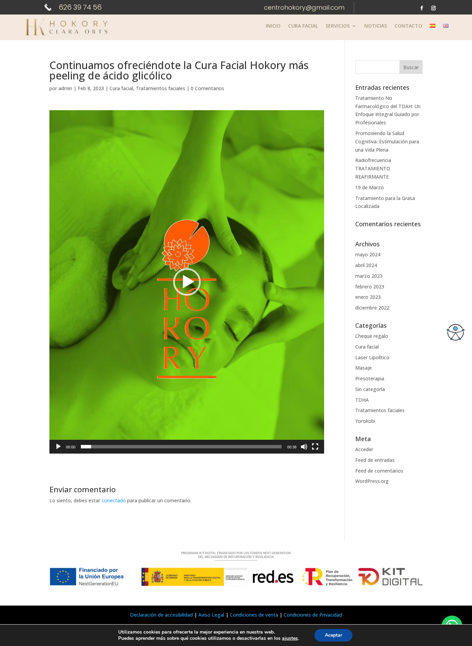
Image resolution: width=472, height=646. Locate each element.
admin (65, 88)
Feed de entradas (375, 460)
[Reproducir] (58, 446)
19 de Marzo (369, 187)
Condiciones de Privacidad (313, 614)
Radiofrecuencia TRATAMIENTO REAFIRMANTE (373, 168)
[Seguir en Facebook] (421, 8)
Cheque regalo (371, 336)
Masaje (363, 367)
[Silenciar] (304, 446)
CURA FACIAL (303, 26)
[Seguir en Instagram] (433, 8)
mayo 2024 (367, 254)
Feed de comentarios (379, 470)
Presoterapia (369, 378)
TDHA (362, 400)
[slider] (181, 446)
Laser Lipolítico (372, 357)
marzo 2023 (369, 276)
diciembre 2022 (372, 307)
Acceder (364, 449)
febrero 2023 (369, 286)
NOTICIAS (375, 26)
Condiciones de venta (254, 614)
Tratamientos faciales (160, 88)
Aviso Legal (211, 614)
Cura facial (121, 88)
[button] (187, 282)
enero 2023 (368, 297)
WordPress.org (372, 481)
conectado (114, 500)
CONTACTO (408, 26)
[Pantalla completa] (315, 446)
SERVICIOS (337, 26)
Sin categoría (370, 389)
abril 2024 (366, 265)
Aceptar (333, 635)
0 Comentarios (207, 88)
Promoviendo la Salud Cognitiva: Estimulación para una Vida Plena (387, 141)
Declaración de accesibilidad (161, 614)
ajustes (290, 638)
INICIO (273, 26)
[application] (186, 282)
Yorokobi (365, 421)
